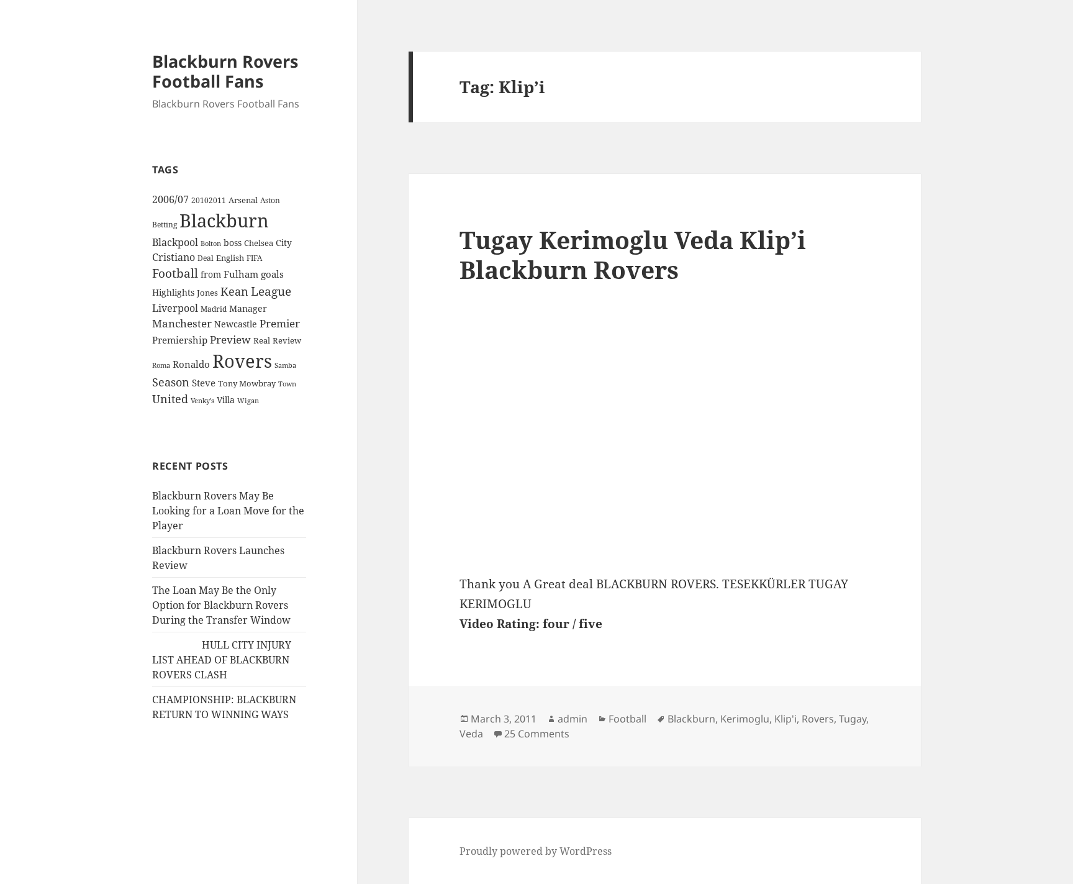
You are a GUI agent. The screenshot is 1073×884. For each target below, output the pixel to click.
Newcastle (235, 324)
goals (272, 274)
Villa (226, 400)
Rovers (242, 361)
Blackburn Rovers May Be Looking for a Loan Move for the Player (228, 510)
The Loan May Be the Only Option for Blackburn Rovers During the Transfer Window (221, 605)
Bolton (211, 243)
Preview (230, 339)
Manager (248, 308)
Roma (161, 365)
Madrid (214, 309)
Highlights (173, 292)
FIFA (254, 258)
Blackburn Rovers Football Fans (225, 71)
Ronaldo (191, 364)
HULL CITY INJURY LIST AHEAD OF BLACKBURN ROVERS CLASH (221, 659)
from (211, 274)
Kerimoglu (744, 719)
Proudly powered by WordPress (536, 851)
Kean (234, 291)
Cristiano (173, 257)
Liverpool (175, 308)
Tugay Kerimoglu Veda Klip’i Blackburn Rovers (633, 254)
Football (175, 273)
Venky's (202, 400)
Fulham (241, 274)
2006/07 (170, 199)
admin (572, 719)
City (284, 242)
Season (170, 382)
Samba (285, 365)
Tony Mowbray (247, 383)
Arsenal (243, 200)
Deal (205, 258)
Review (287, 340)
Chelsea (258, 242)
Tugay (852, 719)
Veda (471, 733)
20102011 (208, 200)
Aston (270, 200)
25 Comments (536, 733)
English (230, 257)
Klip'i (785, 719)
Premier (280, 323)
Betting (164, 224)
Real (261, 340)
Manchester (182, 323)
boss (233, 242)
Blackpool (175, 242)
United (170, 398)
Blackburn (224, 220)
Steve (203, 383)
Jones (207, 292)
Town (287, 383)
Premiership (179, 340)
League (271, 291)
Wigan (248, 400)
